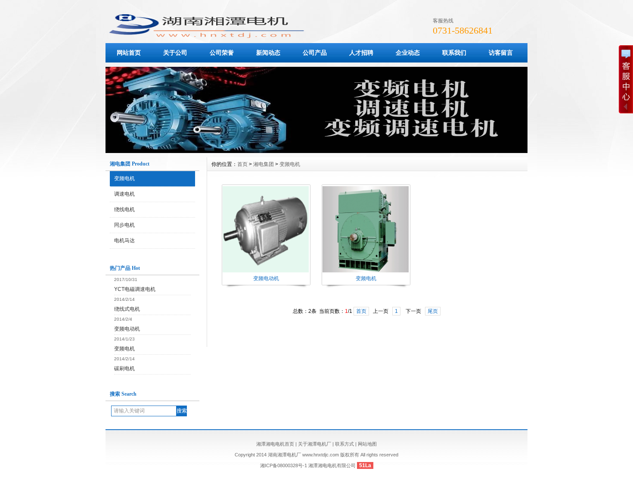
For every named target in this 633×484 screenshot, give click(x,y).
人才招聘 (361, 52)
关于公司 (175, 52)
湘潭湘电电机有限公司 (332, 465)
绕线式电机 (127, 309)
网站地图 (367, 444)
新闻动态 (268, 52)
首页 (242, 164)
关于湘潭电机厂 (314, 444)
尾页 (433, 311)
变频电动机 (127, 329)
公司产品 (315, 52)
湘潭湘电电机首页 (275, 444)
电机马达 (124, 240)
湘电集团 (263, 164)
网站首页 (129, 52)
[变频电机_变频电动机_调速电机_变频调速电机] (317, 150)
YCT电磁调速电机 (134, 289)
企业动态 (408, 52)
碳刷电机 (124, 368)
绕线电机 (124, 209)
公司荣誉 (222, 52)
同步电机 (124, 225)
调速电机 (124, 194)
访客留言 (501, 52)
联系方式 (344, 444)
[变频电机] (366, 272)
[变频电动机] (266, 272)
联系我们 (454, 52)
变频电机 (124, 178)
